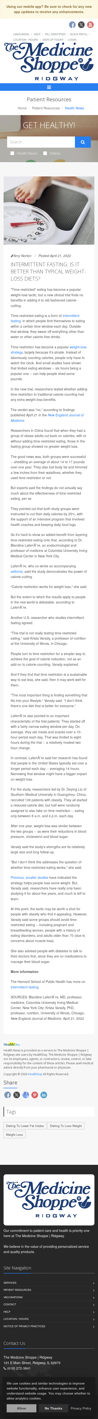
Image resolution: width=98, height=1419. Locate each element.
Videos (55, 153)
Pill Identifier (55, 34)
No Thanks (53, 1408)
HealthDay (35, 1074)
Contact (10, 1304)
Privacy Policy (81, 1408)
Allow (21, 1408)
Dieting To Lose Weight (66, 1125)
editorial (17, 571)
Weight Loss (14, 1134)
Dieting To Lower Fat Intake (25, 1125)
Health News (27, 153)
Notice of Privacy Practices (24, 1326)
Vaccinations (13, 1297)
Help (37, 34)
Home (22, 108)
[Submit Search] (83, 142)
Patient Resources (46, 108)
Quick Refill (79, 34)
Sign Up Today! (53, 39)
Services (10, 1282)
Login (72, 39)
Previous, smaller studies (29, 877)
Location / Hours (25, 39)
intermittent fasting (25, 987)
